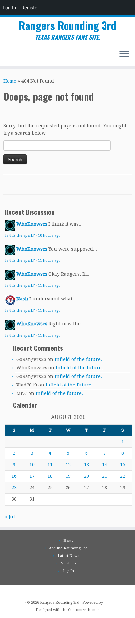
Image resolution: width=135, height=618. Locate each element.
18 (50, 476)
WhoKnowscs (31, 224)
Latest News (68, 556)
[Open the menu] (124, 54)
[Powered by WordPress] (106, 601)
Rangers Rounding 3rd (67, 25)
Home (9, 81)
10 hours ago (49, 235)
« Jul (10, 516)
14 (104, 464)
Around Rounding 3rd (68, 548)
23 (14, 487)
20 (86, 476)
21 (104, 476)
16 (14, 476)
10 (32, 464)
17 (32, 476)
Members (68, 563)
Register (30, 7)
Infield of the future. (78, 359)
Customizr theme (82, 610)
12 (68, 464)
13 (86, 464)
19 (68, 476)
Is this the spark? (20, 235)
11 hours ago (49, 260)
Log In (9, 7)
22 (122, 476)
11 (50, 464)
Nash (22, 298)
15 (122, 464)
